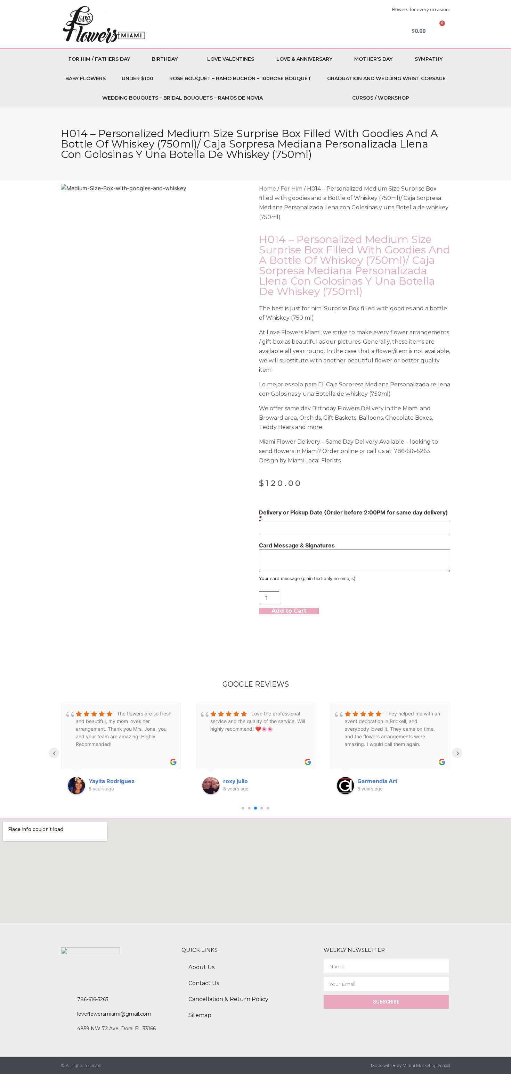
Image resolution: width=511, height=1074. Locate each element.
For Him (291, 188)
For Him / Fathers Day (99, 59)
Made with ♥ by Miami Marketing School (410, 1065)
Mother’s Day (373, 59)
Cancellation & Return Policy (228, 999)
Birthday (165, 59)
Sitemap (199, 1015)
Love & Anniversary (304, 59)
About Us (201, 967)
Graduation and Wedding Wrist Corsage (386, 78)
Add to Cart (288, 611)
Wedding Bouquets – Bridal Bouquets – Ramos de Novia (182, 98)
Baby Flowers (85, 78)
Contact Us (203, 983)
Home (267, 188)
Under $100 (137, 78)
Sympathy (429, 59)
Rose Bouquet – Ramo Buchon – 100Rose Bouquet (240, 78)
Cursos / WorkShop (380, 98)
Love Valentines (230, 59)
